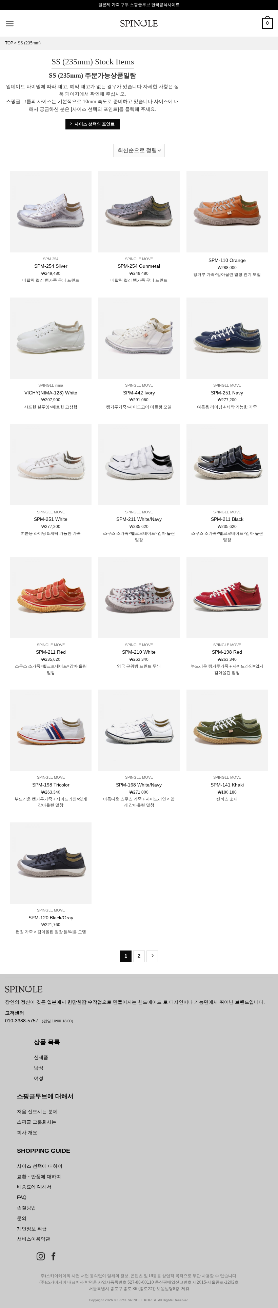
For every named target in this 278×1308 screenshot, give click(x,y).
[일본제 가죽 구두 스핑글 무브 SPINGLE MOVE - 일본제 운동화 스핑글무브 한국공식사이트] (139, 23)
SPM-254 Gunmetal (139, 266)
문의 (21, 1218)
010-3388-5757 (22, 1020)
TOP (9, 43)
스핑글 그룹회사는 (36, 1122)
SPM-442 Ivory (139, 392)
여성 (38, 1078)
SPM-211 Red (51, 652)
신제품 (41, 1057)
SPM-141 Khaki (227, 785)
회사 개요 (27, 1132)
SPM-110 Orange (227, 260)
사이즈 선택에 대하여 (39, 1166)
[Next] (152, 956)
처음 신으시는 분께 (37, 1111)
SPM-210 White (139, 652)
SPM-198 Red (227, 652)
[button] (9, 24)
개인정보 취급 (32, 1228)
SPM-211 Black (227, 519)
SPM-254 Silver (50, 266)
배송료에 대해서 (34, 1186)
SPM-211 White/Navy (139, 519)
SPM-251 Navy (227, 392)
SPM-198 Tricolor (51, 785)
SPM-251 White (50, 519)
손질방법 (26, 1207)
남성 (38, 1067)
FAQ (21, 1197)
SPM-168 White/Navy (139, 785)
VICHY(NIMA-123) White (50, 392)
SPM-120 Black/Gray (50, 917)
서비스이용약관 (33, 1239)
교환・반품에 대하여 (39, 1176)
